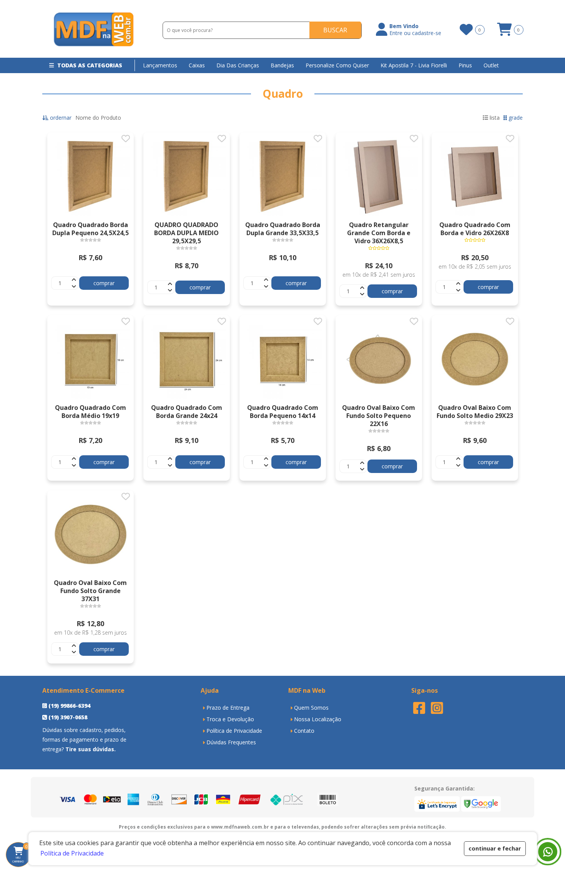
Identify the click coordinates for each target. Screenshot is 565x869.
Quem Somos (311, 707)
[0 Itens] (504, 32)
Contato (304, 730)
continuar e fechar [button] (495, 848)
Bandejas (282, 65)
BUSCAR (335, 30)
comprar (104, 283)
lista (494, 117)
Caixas (197, 65)
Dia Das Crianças (237, 65)
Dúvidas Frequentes (231, 742)
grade (515, 117)
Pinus (465, 65)
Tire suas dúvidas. (90, 749)
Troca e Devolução (230, 719)
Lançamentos (160, 65)
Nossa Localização (317, 719)
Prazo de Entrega (227, 707)
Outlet (491, 65)
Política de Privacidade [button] (72, 853)
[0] (466, 29)
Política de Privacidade (234, 730)
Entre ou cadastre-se (415, 33)
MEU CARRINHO (21, 853)
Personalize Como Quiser (337, 65)
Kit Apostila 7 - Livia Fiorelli (414, 65)
